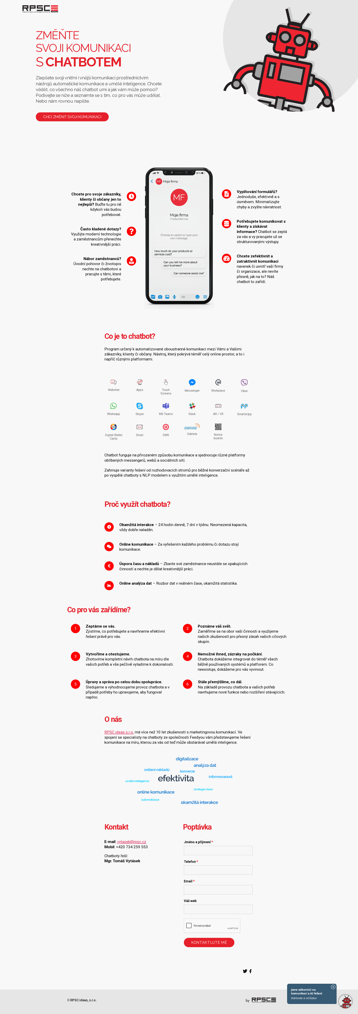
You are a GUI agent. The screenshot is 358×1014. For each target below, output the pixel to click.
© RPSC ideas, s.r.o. (82, 1000)
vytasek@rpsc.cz (131, 841)
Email (189, 881)
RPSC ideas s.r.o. (119, 732)
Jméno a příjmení (198, 842)
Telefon (191, 862)
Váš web (190, 901)
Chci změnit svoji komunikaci (72, 117)
